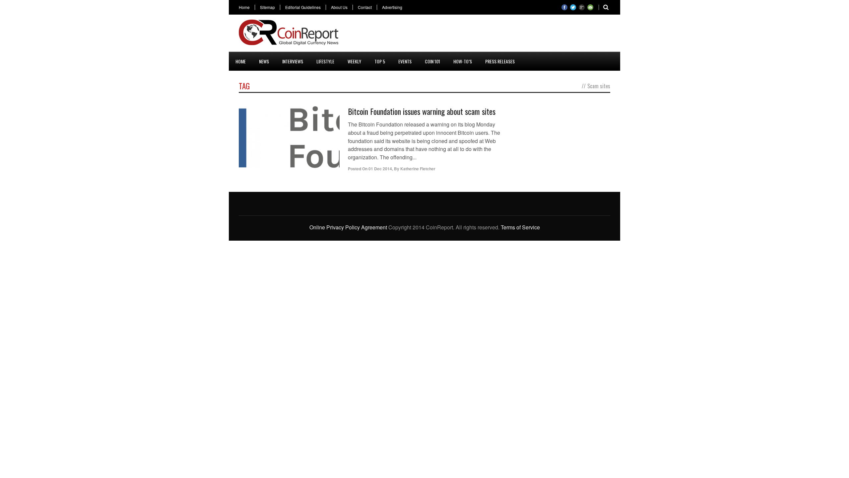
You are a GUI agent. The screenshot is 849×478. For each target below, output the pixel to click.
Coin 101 (432, 61)
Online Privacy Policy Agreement (348, 227)
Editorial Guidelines (303, 7)
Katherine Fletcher (417, 169)
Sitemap (267, 7)
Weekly (354, 61)
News (264, 61)
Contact (365, 7)
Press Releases (500, 61)
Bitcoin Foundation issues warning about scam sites (421, 111)
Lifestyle (325, 61)
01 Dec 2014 (380, 169)
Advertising (392, 7)
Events (405, 61)
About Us (339, 7)
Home (244, 7)
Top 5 (379, 61)
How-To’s (462, 61)
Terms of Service (520, 227)
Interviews (292, 61)
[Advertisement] (489, 34)
